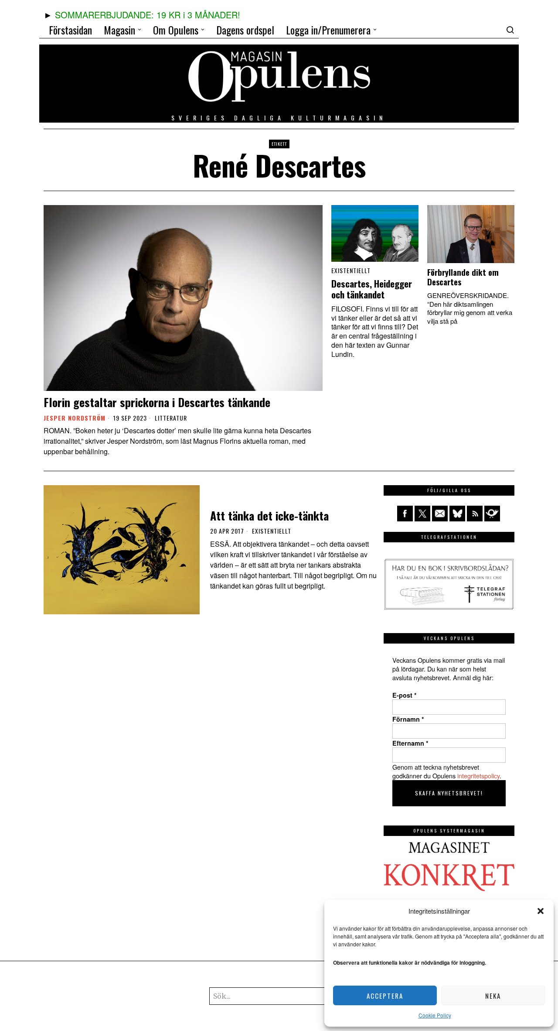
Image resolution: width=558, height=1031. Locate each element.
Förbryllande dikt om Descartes (463, 277)
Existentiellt (351, 270)
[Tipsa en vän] (440, 513)
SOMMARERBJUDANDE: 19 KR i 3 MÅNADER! (147, 14)
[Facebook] (405, 513)
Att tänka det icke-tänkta (269, 515)
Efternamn (410, 743)
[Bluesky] (457, 513)
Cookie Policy (434, 1015)
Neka (493, 995)
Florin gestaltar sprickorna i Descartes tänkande (157, 402)
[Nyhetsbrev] (492, 513)
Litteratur (171, 418)
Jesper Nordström (74, 417)
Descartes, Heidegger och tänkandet (371, 289)
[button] (540, 911)
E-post (404, 695)
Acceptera (385, 995)
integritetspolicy (478, 775)
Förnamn (408, 719)
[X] (422, 513)
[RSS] (475, 513)
